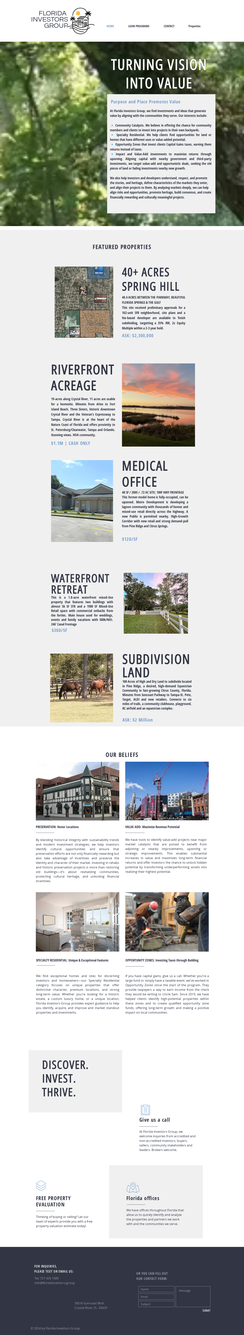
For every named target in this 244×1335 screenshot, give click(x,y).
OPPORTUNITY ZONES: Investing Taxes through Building (161, 960)
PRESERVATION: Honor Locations (57, 826)
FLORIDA (53, 13)
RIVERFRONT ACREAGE (82, 378)
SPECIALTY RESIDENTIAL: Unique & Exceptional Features (72, 960)
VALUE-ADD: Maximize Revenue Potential (152, 826)
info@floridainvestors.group (55, 1283)
